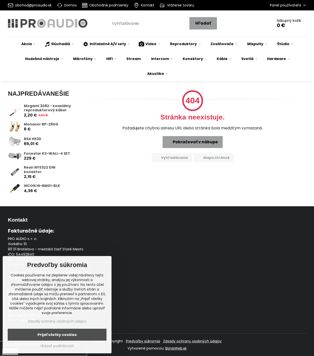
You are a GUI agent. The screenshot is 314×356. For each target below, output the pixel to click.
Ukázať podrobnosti (57, 346)
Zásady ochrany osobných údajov (192, 341)
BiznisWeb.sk (176, 348)
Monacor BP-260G (41, 124)
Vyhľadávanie (174, 157)
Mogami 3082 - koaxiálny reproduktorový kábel (47, 108)
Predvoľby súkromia (143, 341)
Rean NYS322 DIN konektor (39, 169)
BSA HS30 (32, 138)
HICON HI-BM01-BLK (42, 185)
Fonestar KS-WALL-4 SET (47, 153)
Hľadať (203, 23)
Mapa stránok (216, 157)
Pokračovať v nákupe (195, 142)
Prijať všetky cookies (57, 334)
